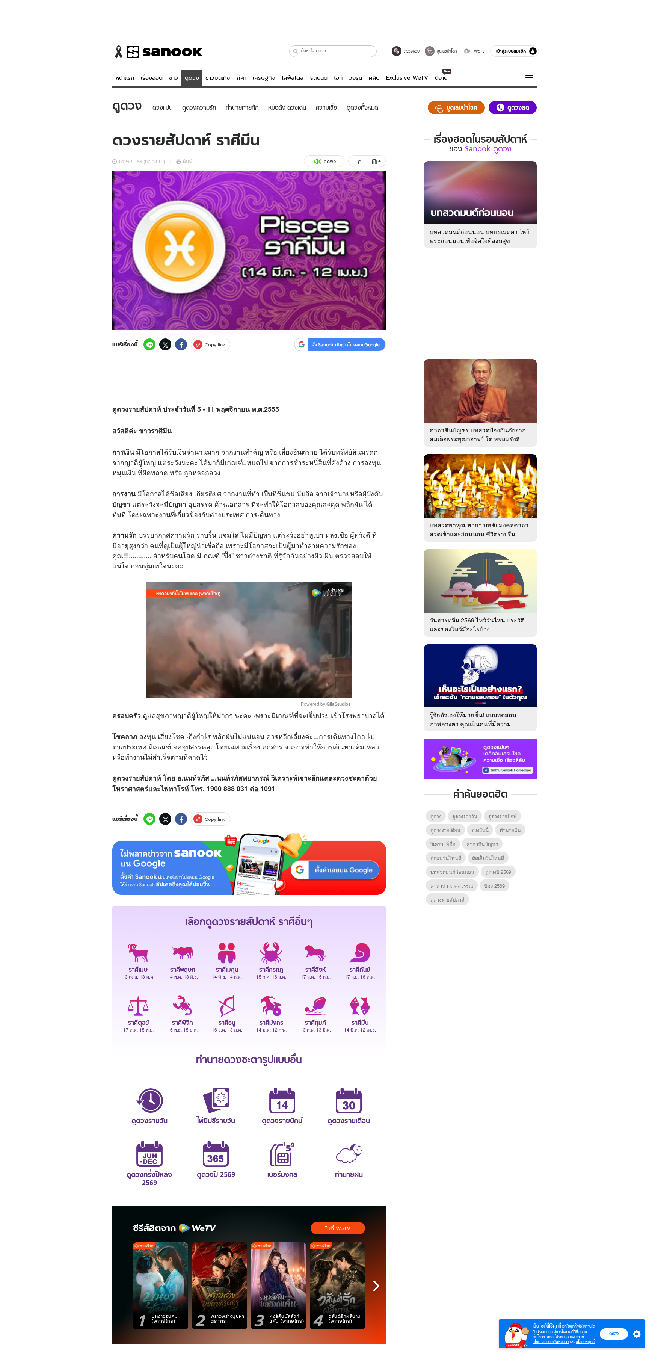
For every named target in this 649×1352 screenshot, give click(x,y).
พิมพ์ (188, 161)
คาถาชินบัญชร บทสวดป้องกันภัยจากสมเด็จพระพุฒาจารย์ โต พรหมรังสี (478, 434)
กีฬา (241, 78)
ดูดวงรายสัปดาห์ (447, 899)
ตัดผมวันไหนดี (445, 857)
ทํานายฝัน (510, 830)
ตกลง (614, 1333)
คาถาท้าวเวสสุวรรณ (451, 885)
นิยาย (441, 78)
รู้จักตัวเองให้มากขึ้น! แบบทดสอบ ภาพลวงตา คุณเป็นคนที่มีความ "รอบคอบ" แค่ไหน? (473, 723)
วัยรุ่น (355, 78)
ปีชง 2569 (494, 885)
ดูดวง (192, 78)
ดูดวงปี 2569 (498, 871)
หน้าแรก (125, 78)
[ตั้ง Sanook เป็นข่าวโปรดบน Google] (249, 864)
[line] (149, 344)
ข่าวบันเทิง (217, 78)
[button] (295, 51)
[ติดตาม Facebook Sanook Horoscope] (480, 758)
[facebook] (181, 344)
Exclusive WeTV (407, 78)
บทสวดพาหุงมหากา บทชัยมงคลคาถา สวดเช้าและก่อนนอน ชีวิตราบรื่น (479, 529)
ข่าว (173, 78)
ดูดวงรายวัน (464, 816)
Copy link (215, 344)
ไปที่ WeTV (337, 1228)
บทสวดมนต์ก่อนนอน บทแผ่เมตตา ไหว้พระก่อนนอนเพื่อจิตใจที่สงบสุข (480, 236)
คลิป (374, 78)
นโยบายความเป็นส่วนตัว (551, 1342)
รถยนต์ (319, 78)
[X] (165, 344)
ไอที (338, 78)
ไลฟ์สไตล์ (292, 78)
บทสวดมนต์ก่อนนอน (452, 871)
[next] (376, 1286)
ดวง (122, 409)
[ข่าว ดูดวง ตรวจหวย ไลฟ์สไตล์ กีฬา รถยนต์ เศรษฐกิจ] (157, 52)
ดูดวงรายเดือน (445, 830)
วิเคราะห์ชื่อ (443, 843)
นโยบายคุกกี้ (585, 1342)
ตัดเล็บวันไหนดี (488, 857)
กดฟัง (330, 161)
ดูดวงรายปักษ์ (502, 816)
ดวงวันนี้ (480, 830)
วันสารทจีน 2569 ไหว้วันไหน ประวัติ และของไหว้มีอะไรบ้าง (477, 624)
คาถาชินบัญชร (482, 843)
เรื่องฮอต (152, 78)
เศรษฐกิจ (264, 78)
